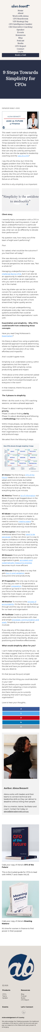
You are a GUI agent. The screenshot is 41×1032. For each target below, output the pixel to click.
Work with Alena (20, 16)
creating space (24, 521)
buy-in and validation (15, 573)
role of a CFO (23, 156)
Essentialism (7, 336)
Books (20, 43)
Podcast (20, 41)
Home (20, 10)
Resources (20, 35)
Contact (20, 49)
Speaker (20, 30)
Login (20, 51)
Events (20, 32)
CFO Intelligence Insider (20, 24)
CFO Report (20, 46)
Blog (20, 38)
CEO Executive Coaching (20, 27)
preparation (16, 586)
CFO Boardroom (20, 19)
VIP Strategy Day (20, 21)
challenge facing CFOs (11, 274)
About (20, 13)
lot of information (27, 496)
